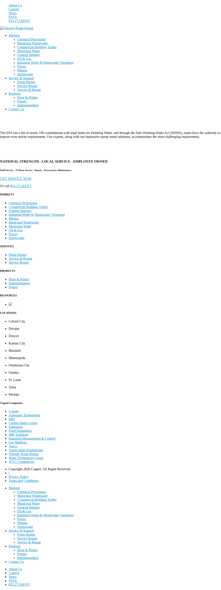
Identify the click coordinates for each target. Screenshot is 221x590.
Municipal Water (28, 51)
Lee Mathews (18, 442)
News (13, 13)
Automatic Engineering (24, 415)
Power (21, 66)
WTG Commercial (21, 462)
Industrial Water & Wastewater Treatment (45, 62)
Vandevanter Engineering (26, 450)
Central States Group (23, 423)
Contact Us (16, 109)
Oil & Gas (24, 59)
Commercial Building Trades (37, 47)
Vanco (13, 446)
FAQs (13, 17)
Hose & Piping (27, 97)
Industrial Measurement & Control (32, 438)
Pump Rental (26, 82)
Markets (14, 35)
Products (15, 93)
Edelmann (15, 427)
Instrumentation (27, 105)
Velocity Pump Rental (23, 454)
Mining (22, 70)
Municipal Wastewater (32, 43)
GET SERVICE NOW (16, 179)
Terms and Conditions (24, 481)
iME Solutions (18, 434)
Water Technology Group (26, 458)
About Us (15, 5)
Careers (14, 9)
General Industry (28, 55)
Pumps (22, 101)
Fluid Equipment (20, 431)
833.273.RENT (19, 21)
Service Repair (27, 86)
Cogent (14, 411)
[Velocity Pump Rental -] (16, 28)
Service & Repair (29, 90)
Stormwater (25, 74)
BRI (11, 419)
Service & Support (21, 78)
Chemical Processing (31, 39)
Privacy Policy (18, 477)
